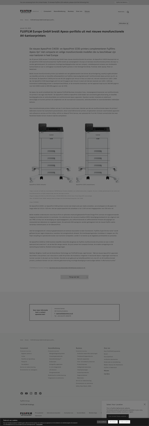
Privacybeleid (39, 424)
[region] (74, 422)
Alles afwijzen (113, 421)
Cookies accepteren (124, 421)
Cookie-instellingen (101, 421)
